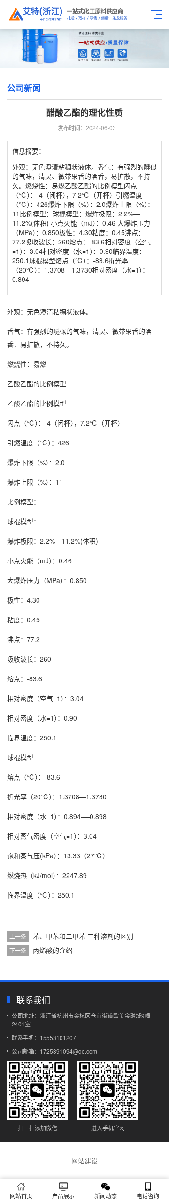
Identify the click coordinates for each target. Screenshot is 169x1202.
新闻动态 (105, 1196)
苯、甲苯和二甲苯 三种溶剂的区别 (83, 936)
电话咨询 (148, 1196)
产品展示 (63, 1196)
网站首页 (21, 1196)
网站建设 (84, 1160)
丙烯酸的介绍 (52, 950)
